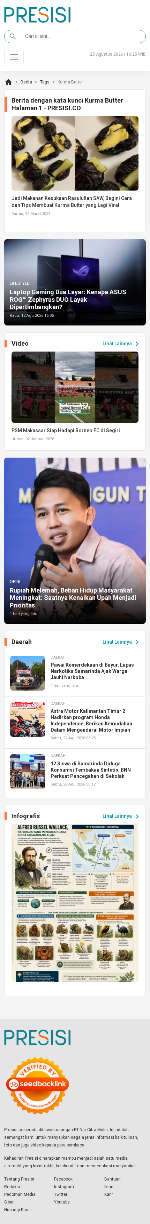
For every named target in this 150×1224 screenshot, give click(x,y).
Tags (45, 82)
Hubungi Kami (17, 1209)
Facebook (63, 1179)
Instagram (64, 1186)
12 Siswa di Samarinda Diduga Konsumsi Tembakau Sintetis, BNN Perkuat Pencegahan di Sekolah (91, 770)
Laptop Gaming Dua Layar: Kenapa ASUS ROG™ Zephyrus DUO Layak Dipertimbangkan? (68, 299)
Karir (108, 1194)
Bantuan (112, 1179)
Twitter (60, 1194)
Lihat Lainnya (122, 344)
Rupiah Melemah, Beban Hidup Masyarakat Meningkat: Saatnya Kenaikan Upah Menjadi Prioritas (73, 598)
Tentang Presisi (19, 1179)
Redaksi (12, 1186)
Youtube (62, 1202)
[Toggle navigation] (14, 57)
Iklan (108, 1186)
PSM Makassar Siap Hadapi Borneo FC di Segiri (66, 430)
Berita (26, 82)
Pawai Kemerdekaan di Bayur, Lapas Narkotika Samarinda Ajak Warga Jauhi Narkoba (92, 671)
